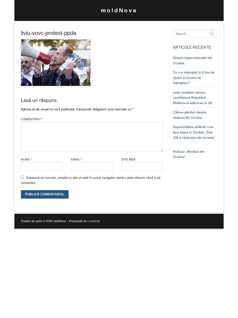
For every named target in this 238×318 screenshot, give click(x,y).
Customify (93, 221)
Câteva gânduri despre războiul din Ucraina (190, 114)
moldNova (119, 10)
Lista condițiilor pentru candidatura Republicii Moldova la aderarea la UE (192, 98)
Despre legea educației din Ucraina (192, 60)
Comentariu (32, 119)
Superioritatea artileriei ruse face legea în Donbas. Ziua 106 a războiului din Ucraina (193, 132)
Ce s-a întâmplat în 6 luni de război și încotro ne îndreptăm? (194, 78)
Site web (128, 159)
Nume (26, 159)
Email (76, 159)
